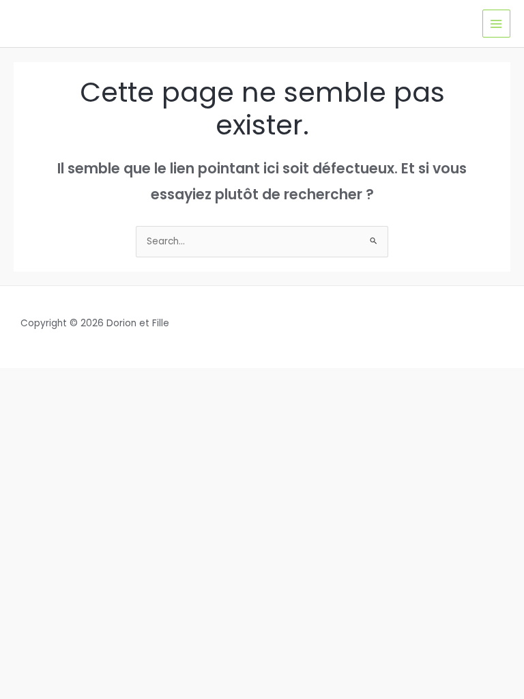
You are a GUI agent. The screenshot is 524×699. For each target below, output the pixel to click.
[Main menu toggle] (496, 24)
